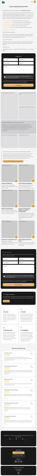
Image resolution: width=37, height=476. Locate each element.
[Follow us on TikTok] (21, 461)
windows (27, 14)
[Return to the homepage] (3, 2)
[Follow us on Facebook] (16, 461)
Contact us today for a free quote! (9, 29)
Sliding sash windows (8, 24)
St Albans (27, 49)
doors (31, 14)
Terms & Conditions (18, 469)
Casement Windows (7, 20)
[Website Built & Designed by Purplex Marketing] (18, 473)
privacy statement (24, 81)
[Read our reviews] (32, 353)
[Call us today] (32, 1)
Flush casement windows (8, 22)
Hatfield (12, 49)
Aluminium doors (7, 25)
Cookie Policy (18, 470)
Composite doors (7, 27)
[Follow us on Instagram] (18, 461)
